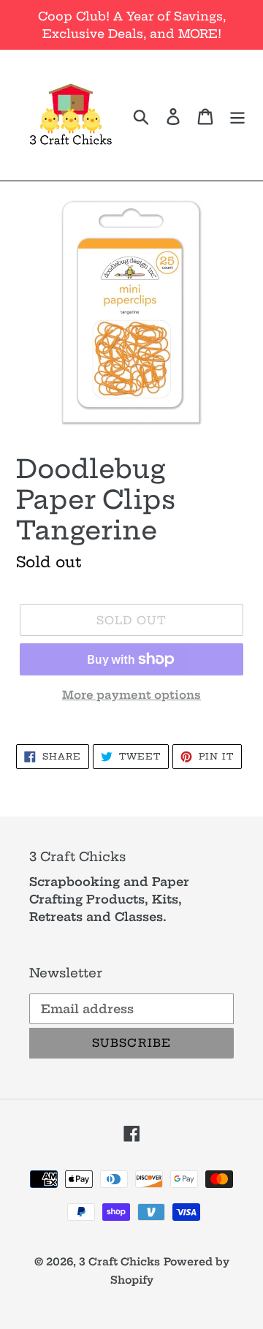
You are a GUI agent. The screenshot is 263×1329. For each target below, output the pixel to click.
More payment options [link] (131, 695)
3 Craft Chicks (119, 1261)
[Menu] (237, 115)
